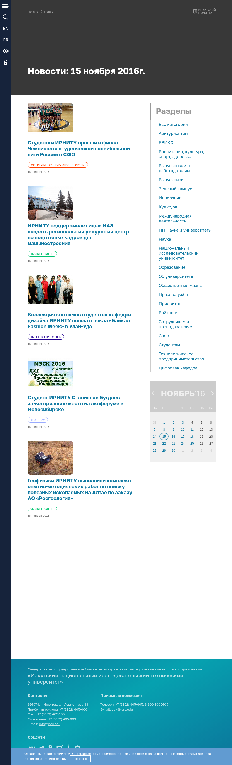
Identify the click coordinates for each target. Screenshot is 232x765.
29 (164, 450)
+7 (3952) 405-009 (62, 719)
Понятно (80, 758)
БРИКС (166, 142)
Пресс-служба (173, 294)
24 (183, 443)
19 (201, 436)
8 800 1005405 (156, 704)
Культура (168, 206)
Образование (172, 267)
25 (192, 443)
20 (211, 436)
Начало (33, 11)
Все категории (173, 124)
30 (173, 450)
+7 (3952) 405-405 (129, 704)
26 (201, 443)
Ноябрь (178, 393)
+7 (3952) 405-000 (73, 709)
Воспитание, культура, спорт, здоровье (181, 154)
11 (192, 429)
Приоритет (170, 303)
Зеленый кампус (175, 188)
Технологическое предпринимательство (181, 356)
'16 (200, 393)
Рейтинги (168, 312)
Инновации (170, 197)
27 (211, 443)
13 (211, 429)
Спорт (165, 335)
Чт (183, 408)
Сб (202, 408)
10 (183, 429)
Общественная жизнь (180, 285)
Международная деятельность (175, 218)
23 (173, 443)
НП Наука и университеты (185, 229)
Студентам (169, 344)
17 (182, 436)
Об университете (176, 276)
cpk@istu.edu (122, 709)
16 (173, 436)
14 (155, 436)
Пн (154, 408)
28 (155, 450)
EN (6, 28)
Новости (50, 11)
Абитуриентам (173, 133)
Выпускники (171, 179)
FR (5, 39)
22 (164, 443)
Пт (192, 408)
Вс (211, 408)
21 (154, 443)
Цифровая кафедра (178, 367)
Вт (164, 408)
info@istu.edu (49, 724)
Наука (165, 239)
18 (192, 436)
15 (164, 436)
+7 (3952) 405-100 (51, 714)
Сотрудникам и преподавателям (175, 324)
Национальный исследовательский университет (178, 253)
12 (201, 429)
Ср (173, 408)
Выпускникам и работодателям (174, 168)
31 (154, 422)
